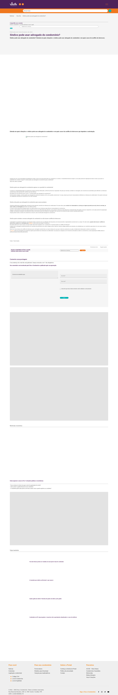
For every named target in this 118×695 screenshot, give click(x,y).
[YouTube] (108, 692)
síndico (30, 223)
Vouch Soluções (90, 677)
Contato (62, 673)
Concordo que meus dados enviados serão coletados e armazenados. (76, 288)
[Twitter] (105, 692)
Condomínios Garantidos (93, 671)
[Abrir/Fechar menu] (106, 4)
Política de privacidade (66, 671)
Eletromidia (89, 673)
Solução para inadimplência (42, 673)
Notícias (12, 16)
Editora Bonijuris (90, 675)
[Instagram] (23, 4)
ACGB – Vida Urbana (92, 669)
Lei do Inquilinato (17, 680)
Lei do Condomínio (17, 678)
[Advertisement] (59, 639)
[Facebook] (20, 4)
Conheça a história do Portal (68, 669)
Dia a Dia (19, 16)
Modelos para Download (41, 671)
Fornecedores (38, 669)
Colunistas (12, 671)
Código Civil (15, 676)
